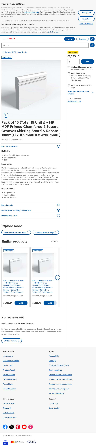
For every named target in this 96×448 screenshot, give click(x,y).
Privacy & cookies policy (59, 365)
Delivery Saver (9, 403)
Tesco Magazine (9, 388)
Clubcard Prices (9, 417)
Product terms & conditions (60, 379)
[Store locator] (92, 39)
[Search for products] (92, 45)
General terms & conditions (60, 374)
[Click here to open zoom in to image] (6, 115)
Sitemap (52, 360)
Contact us (53, 403)
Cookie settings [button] (55, 370)
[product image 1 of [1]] (31, 90)
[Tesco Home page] (11, 39)
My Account (8, 355)
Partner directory (56, 393)
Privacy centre (9, 374)
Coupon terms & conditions (60, 384)
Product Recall (9, 370)
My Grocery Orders (11, 360)
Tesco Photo (8, 384)
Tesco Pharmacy (10, 379)
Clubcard (7, 408)
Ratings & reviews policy (59, 388)
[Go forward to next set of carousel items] (57, 277)
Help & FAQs (8, 365)
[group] (15, 277)
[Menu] (3, 39)
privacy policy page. (32, 12)
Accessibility (54, 355)
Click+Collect (8, 412)
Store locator (54, 408)
